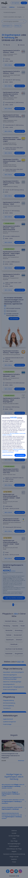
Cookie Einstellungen (7, 455)
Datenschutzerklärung (18, 449)
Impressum (5, 451)
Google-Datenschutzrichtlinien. (10, 451)
